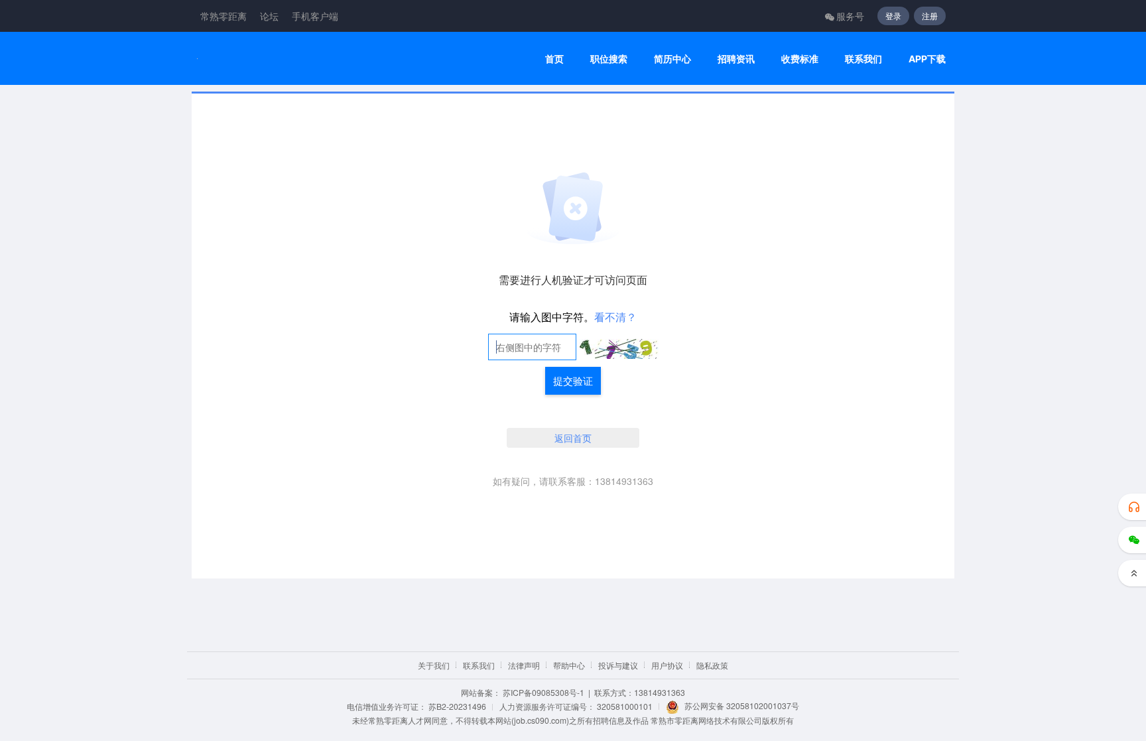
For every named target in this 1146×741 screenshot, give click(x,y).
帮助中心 (569, 665)
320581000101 (625, 706)
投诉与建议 (618, 665)
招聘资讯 (736, 58)
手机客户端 (315, 16)
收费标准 (799, 58)
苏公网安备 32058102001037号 (741, 705)
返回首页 (573, 437)
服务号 (850, 16)
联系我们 (863, 58)
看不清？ (615, 316)
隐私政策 (712, 665)
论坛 (269, 16)
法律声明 (524, 665)
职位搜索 (608, 58)
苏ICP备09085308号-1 (543, 692)
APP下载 (927, 58)
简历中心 (672, 58)
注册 (930, 15)
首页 (554, 58)
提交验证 (573, 380)
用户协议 (667, 665)
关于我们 (434, 665)
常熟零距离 (223, 16)
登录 (893, 15)
